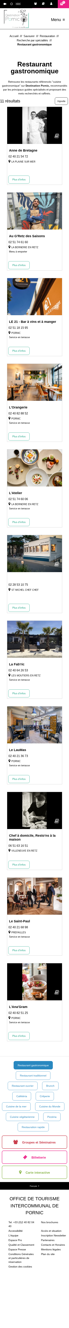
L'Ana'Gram (18, 1007)
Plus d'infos (19, 179)
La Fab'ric (16, 664)
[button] (63, 4)
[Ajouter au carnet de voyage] (56, 137)
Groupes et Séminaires (36, 4)
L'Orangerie (18, 407)
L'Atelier (15, 493)
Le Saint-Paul (19, 921)
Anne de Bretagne (23, 150)
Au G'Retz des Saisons (27, 236)
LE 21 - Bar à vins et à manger (32, 322)
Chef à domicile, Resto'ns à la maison (32, 838)
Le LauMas (17, 750)
